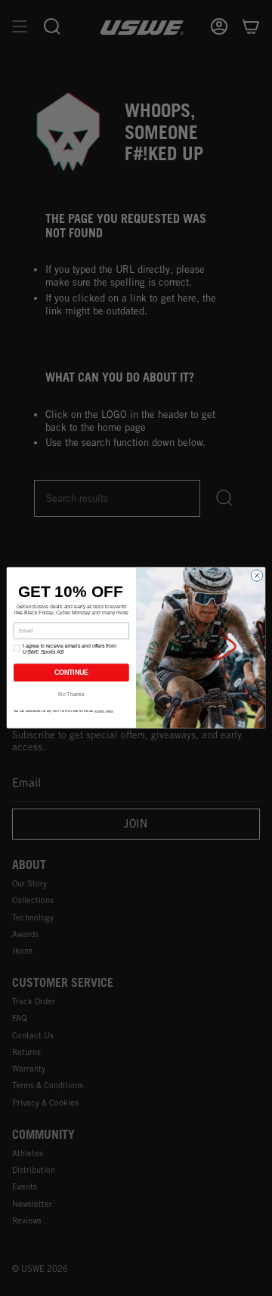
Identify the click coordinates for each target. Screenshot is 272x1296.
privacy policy (103, 711)
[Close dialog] (256, 575)
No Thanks (71, 694)
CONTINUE (71, 673)
